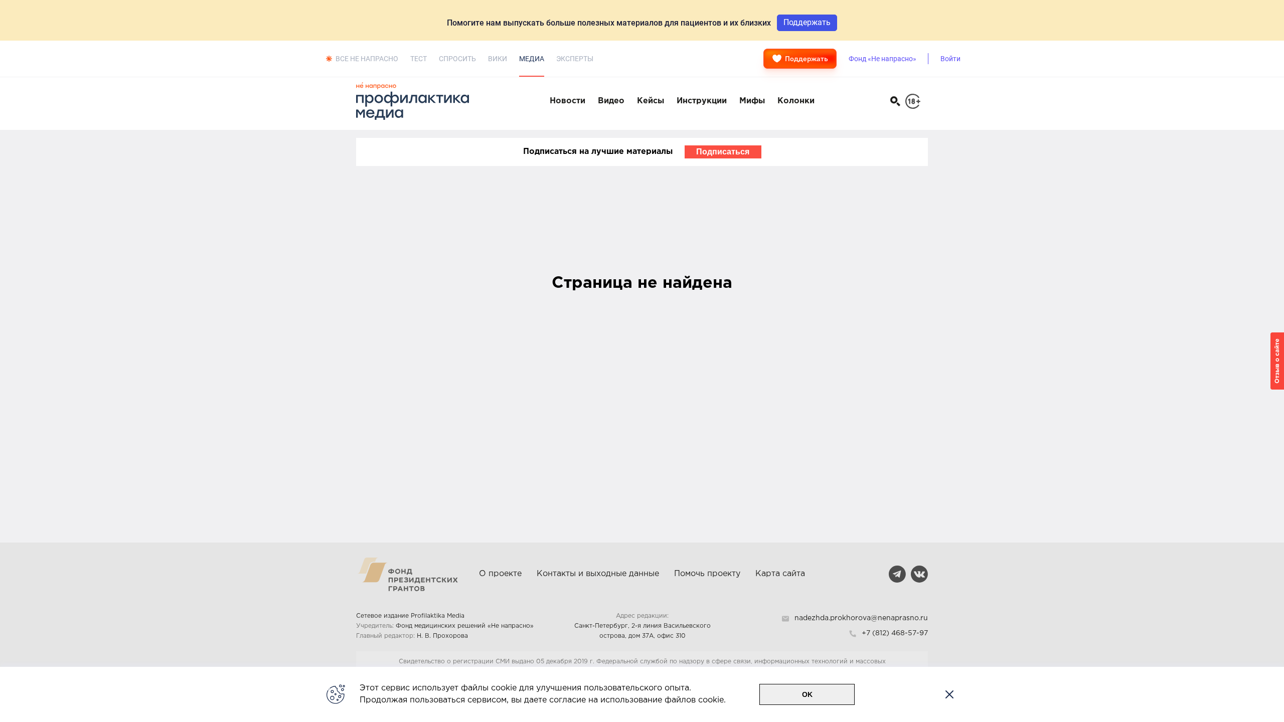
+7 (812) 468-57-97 (895, 633)
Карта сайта (780, 574)
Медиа (531, 59)
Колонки (796, 101)
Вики (497, 59)
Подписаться (722, 151)
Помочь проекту (707, 574)
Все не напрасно (367, 59)
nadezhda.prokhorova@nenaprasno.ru (861, 618)
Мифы (752, 101)
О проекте (500, 574)
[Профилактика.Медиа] (417, 101)
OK (807, 694)
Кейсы (650, 101)
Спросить (457, 59)
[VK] (919, 574)
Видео (611, 101)
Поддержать (806, 58)
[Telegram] (897, 574)
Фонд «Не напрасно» (882, 59)
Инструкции (702, 101)
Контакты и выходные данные (598, 574)
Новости (567, 101)
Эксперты (574, 59)
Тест (418, 59)
